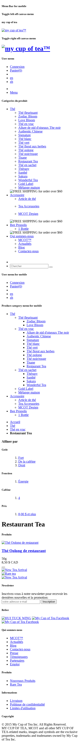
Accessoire (17, 195)
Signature (24, 135)
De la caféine (27, 461)
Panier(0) (16, 70)
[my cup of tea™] (14, 30)
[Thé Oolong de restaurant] (20, 542)
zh (11, 81)
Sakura (22, 176)
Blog (21, 247)
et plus (27, 514)
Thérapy (23, 169)
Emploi (15, 664)
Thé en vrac (26, 124)
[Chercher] (51, 267)
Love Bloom (26, 120)
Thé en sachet (27, 165)
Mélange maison (29, 187)
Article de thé (27, 199)
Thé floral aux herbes (32, 146)
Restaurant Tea (28, 161)
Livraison (16, 700)
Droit (21, 465)
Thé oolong (25, 150)
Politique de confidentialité (27, 704)
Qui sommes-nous (22, 236)
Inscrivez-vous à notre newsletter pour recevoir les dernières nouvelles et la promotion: (34, 595)
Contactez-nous (28, 251)
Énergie (23, 481)
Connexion (17, 66)
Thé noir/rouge (28, 154)
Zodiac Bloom (27, 116)
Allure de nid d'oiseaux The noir (39, 127)
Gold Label (25, 184)
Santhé (22, 172)
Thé (12, 109)
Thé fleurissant (28, 112)
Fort (21, 457)
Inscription (49, 601)
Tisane (22, 157)
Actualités (24, 243)
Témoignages (19, 657)
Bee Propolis (18, 225)
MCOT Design (28, 213)
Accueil (15, 422)
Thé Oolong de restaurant (24, 551)
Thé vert (23, 142)
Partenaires (17, 660)
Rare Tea (16, 684)
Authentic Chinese (30, 131)
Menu (14, 92)
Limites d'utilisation (23, 708)
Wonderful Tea (28, 180)
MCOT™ (24, 240)
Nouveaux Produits (22, 680)
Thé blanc (24, 139)
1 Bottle (23, 228)
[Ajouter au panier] (3, 567)
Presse (14, 653)
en (11, 78)
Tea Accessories (28, 206)
